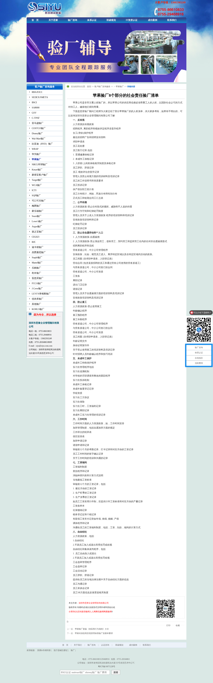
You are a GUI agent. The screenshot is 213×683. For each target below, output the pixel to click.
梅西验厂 (36, 206)
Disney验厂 (37, 133)
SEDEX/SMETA (40, 97)
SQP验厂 (36, 195)
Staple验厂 (37, 257)
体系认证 (92, 20)
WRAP (35, 149)
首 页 (35, 20)
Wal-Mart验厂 (38, 138)
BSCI (34, 102)
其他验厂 (36, 304)
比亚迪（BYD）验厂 (42, 144)
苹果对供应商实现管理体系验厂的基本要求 (94, 633)
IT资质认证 (131, 20)
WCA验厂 (37, 185)
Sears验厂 (36, 216)
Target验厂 (37, 180)
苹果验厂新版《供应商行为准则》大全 (92, 629)
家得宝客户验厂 (40, 175)
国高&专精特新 (44, 650)
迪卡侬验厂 (37, 247)
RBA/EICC (37, 92)
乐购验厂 (36, 268)
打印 (168, 625)
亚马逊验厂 (37, 123)
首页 (89, 86)
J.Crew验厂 (37, 288)
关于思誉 (53, 20)
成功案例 (152, 20)
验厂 (73, 650)
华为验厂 (36, 154)
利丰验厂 (36, 273)
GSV (34, 113)
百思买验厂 (37, 278)
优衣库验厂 (37, 299)
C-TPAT (36, 118)
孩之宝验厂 (37, 231)
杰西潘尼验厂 (39, 252)
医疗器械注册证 (61, 650)
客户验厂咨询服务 (102, 86)
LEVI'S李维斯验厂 (41, 293)
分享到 (72, 611)
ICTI (34, 190)
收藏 (178, 625)
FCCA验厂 (37, 283)
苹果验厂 (36, 159)
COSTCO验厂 (39, 128)
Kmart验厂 (37, 169)
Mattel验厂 (37, 262)
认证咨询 (105, 645)
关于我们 (78, 645)
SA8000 (35, 107)
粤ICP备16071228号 (106, 666)
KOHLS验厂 (38, 309)
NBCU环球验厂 (39, 164)
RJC (34, 242)
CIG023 (35, 237)
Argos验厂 (37, 226)
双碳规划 (111, 20)
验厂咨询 (72, 20)
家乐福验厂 (37, 211)
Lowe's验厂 (37, 221)
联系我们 (172, 20)
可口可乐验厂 (39, 200)
